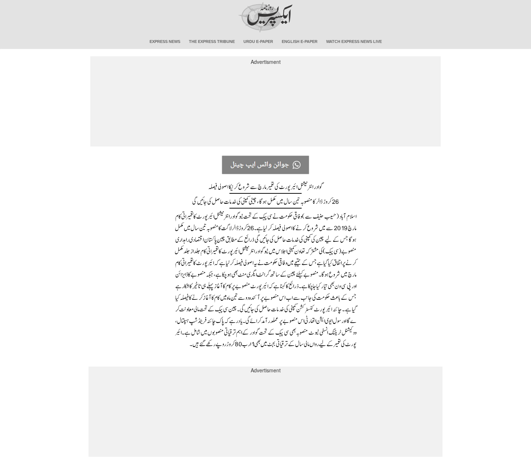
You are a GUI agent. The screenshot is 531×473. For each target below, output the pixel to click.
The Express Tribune (212, 41)
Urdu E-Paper (258, 41)
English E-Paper (300, 41)
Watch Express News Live (354, 41)
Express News (165, 41)
